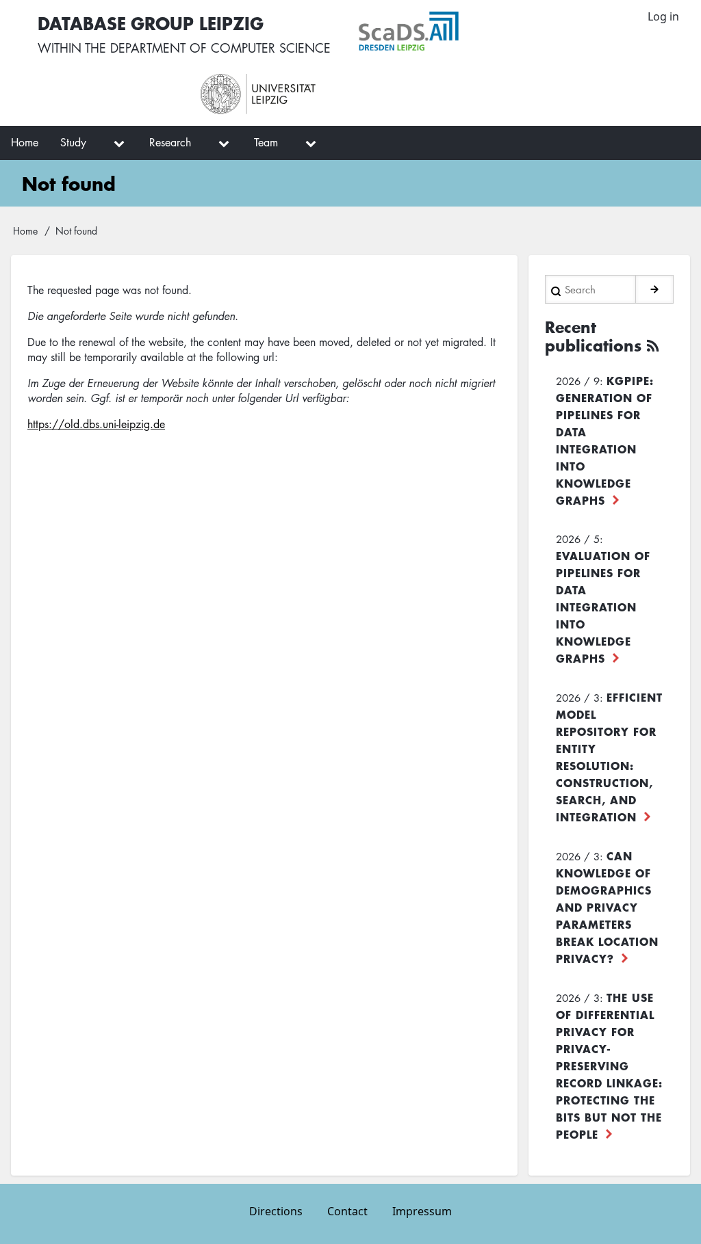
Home (25, 230)
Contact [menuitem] (347, 1211)
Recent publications (593, 336)
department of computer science (220, 48)
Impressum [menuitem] (422, 1211)
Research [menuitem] (170, 142)
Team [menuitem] (266, 142)
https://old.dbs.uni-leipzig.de (96, 424)
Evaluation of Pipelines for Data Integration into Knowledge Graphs (603, 606)
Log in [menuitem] (663, 16)
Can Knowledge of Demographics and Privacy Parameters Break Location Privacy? (607, 906)
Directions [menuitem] (276, 1211)
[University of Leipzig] (318, 94)
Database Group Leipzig (151, 23)
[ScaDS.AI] (475, 31)
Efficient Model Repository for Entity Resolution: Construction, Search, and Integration (609, 757)
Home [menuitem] (24, 142)
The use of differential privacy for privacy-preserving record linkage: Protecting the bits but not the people (609, 1065)
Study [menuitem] (73, 142)
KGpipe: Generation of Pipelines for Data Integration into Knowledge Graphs (605, 440)
